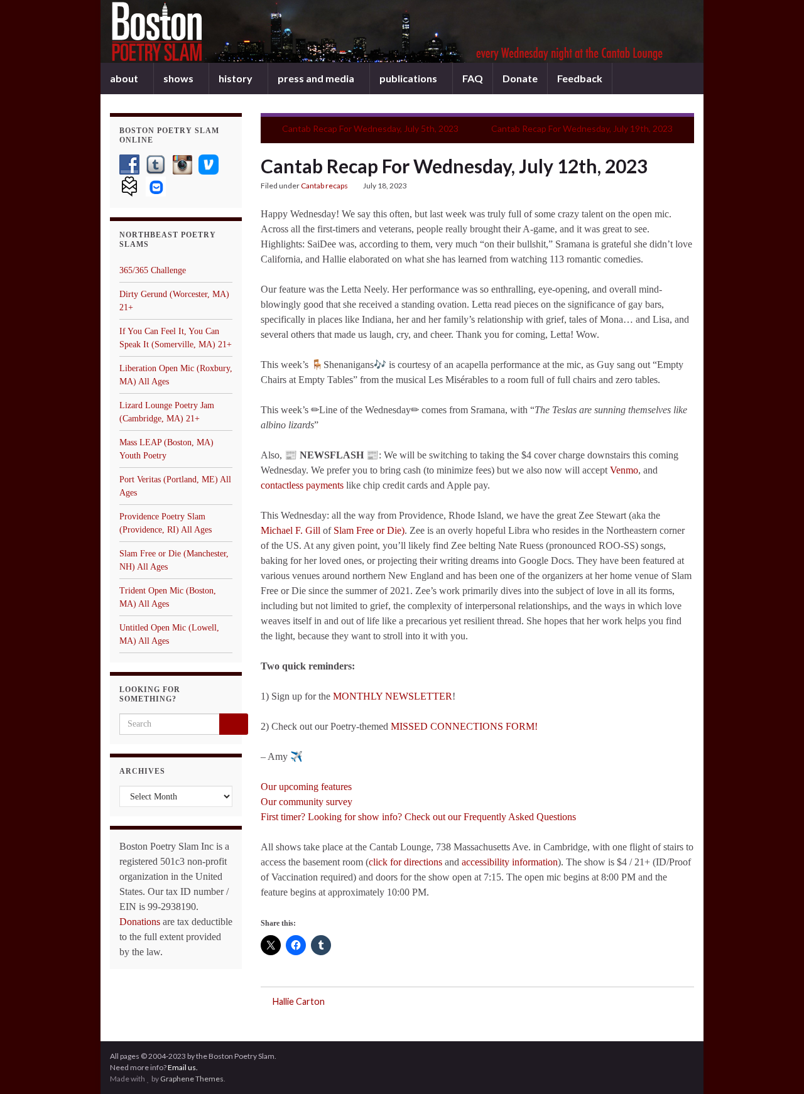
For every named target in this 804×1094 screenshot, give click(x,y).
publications (409, 78)
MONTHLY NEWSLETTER (392, 696)
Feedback (579, 78)
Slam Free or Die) (368, 530)
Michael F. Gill (290, 530)
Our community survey (306, 801)
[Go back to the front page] (402, 31)
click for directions (405, 862)
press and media (317, 78)
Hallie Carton (299, 1001)
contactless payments (302, 485)
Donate (520, 78)
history (236, 78)
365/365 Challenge (152, 270)
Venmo (624, 470)
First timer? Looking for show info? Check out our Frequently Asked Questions (418, 816)
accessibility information (510, 862)
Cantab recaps (324, 185)
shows (179, 78)
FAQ (472, 78)
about (125, 78)
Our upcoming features (306, 786)
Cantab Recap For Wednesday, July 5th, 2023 (370, 128)
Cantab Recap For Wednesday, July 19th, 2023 (582, 128)
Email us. (183, 1067)
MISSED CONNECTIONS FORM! (465, 726)
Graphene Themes (192, 1078)
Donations (139, 921)
